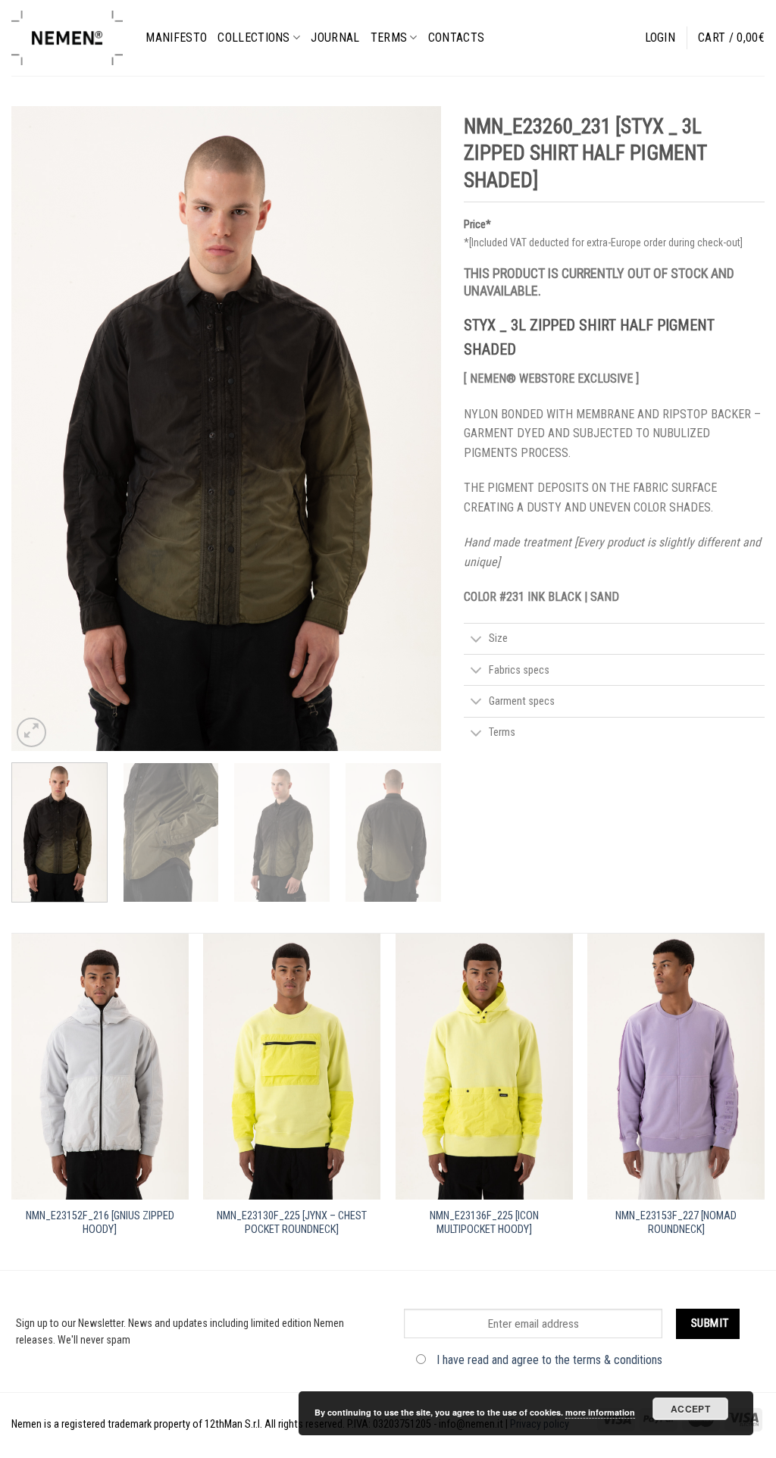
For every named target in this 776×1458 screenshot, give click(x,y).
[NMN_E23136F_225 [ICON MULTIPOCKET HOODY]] (484, 1067)
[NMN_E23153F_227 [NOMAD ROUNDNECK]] (676, 1067)
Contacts (456, 37)
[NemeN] (67, 38)
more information (600, 1412)
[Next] (413, 428)
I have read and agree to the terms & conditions (549, 1360)
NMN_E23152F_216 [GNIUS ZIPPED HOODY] (100, 1223)
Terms (389, 37)
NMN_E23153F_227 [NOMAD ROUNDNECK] (676, 1223)
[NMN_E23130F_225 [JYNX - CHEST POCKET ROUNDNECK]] (291, 1067)
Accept (690, 1409)
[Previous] (39, 428)
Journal (335, 37)
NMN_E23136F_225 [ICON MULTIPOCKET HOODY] (484, 1223)
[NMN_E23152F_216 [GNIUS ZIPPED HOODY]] (100, 1067)
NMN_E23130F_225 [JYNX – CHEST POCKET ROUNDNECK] (292, 1223)
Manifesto (176, 37)
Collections (253, 37)
